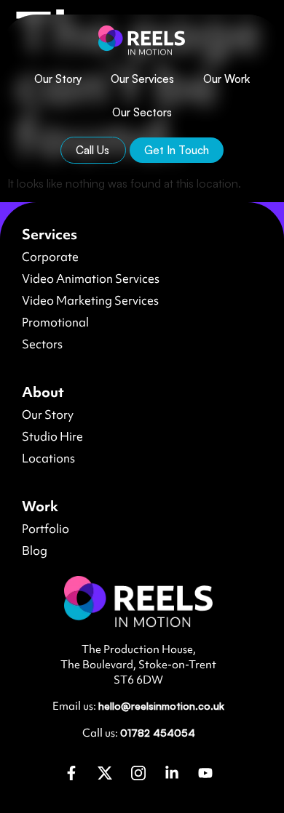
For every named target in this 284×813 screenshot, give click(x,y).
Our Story (58, 79)
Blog (34, 550)
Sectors (42, 344)
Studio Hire (52, 436)
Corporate (50, 257)
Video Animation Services (90, 279)
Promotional (55, 322)
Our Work (226, 79)
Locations (48, 458)
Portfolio (45, 529)
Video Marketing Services (90, 300)
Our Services (142, 79)
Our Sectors (142, 112)
